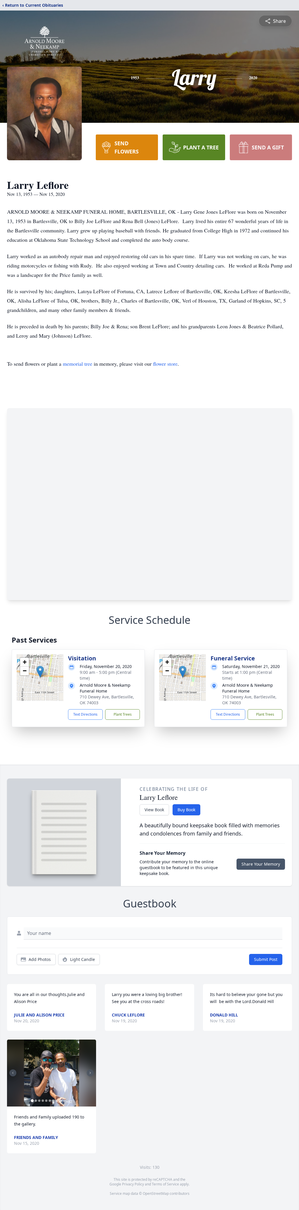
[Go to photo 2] (35, 1100)
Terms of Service (165, 1184)
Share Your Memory (260, 864)
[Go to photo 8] (56, 1100)
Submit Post (265, 959)
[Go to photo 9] (60, 1100)
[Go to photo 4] (42, 1100)
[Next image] (90, 1072)
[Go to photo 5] (46, 1100)
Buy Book (186, 809)
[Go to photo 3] (39, 1100)
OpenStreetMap (156, 1193)
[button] (40, 672)
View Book (154, 809)
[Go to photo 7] (53, 1100)
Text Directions (85, 714)
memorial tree (77, 363)
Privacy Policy (133, 1184)
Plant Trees (123, 714)
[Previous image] (12, 1072)
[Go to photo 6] (49, 1100)
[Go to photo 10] (63, 1100)
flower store (165, 363)
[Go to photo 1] (32, 1100)
